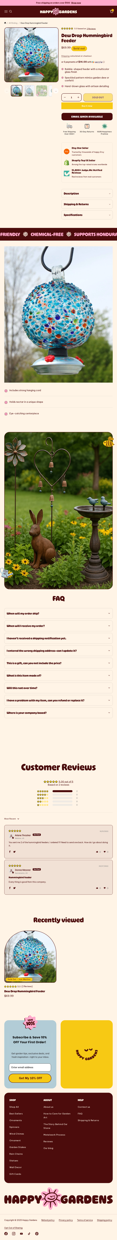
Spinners (14, 1127)
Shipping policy (104, 1220)
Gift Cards (15, 1174)
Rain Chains (16, 1154)
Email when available (87, 116)
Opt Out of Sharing (13, 1228)
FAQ (80, 1113)
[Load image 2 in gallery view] (29, 90)
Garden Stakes (17, 1147)
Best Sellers (16, 1113)
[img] (15, 831)
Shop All (14, 1107)
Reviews (48, 1141)
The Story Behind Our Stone (55, 1126)
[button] (6, 11)
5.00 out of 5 (66, 781)
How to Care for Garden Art (57, 1115)
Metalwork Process (54, 1134)
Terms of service (85, 1220)
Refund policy (48, 1220)
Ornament (15, 1140)
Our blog (48, 1148)
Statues (13, 1160)
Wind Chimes (16, 1133)
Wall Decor (15, 1167)
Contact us (84, 1107)
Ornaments (15, 1120)
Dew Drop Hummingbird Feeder (24, 991)
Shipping (65, 56)
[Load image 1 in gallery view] (16, 90)
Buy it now (87, 106)
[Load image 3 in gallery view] (41, 90)
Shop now (76, 3)
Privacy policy (66, 1220)
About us (48, 1107)
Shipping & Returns (88, 1120)
